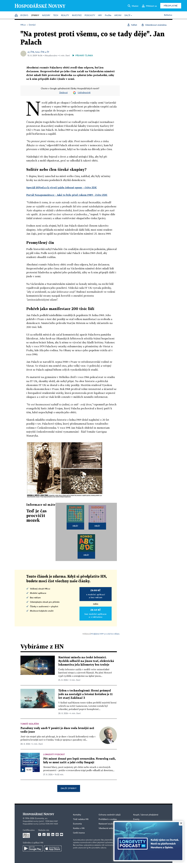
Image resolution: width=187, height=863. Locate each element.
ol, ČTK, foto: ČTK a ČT (38, 52)
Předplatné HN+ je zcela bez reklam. (105, 634)
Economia (77, 824)
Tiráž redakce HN (80, 819)
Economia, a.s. (41, 818)
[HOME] (16, 15)
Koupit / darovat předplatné (145, 815)
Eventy (136, 819)
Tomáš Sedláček (29, 723)
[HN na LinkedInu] (52, 834)
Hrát (75, 526)
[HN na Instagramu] (48, 834)
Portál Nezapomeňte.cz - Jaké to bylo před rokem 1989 (66, 194)
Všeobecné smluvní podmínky (112, 828)
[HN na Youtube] (61, 834)
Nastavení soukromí (107, 824)
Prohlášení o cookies (108, 819)
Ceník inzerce (79, 833)
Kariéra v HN (78, 828)
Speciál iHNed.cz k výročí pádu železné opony (61, 187)
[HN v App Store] (53, 848)
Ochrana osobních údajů (110, 815)
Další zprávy (68, 788)
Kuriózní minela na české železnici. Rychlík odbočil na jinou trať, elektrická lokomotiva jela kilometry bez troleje (86, 661)
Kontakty (77, 815)
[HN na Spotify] (57, 834)
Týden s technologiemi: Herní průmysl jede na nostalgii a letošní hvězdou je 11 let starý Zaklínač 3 (85, 694)
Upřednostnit (84, 93)
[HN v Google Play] (33, 848)
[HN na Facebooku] (44, 834)
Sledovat (63, 93)
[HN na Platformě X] (39, 834)
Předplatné (171, 5)
